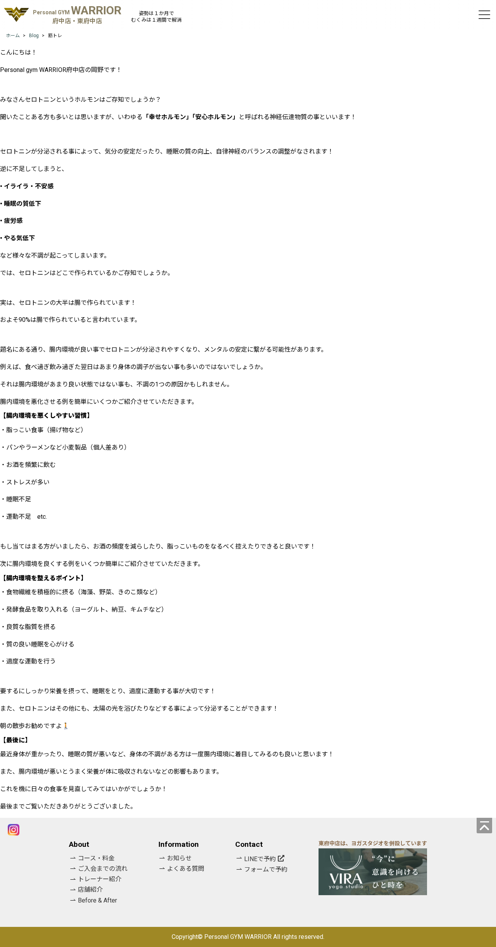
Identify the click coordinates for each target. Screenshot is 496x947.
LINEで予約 (260, 859)
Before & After (97, 900)
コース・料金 (96, 858)
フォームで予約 (266, 869)
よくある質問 (185, 868)
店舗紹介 (90, 889)
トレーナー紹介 (99, 879)
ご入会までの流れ (102, 868)
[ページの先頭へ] (484, 825)
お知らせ (179, 858)
